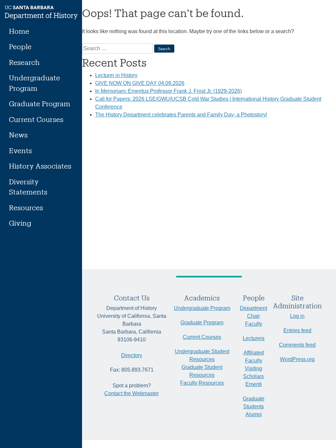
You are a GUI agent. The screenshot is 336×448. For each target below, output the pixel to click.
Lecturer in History (116, 75)
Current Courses (36, 119)
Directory (131, 355)
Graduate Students (253, 402)
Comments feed (297, 345)
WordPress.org (297, 359)
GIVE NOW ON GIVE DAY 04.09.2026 (139, 83)
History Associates (40, 166)
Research (24, 62)
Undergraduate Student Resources (202, 355)
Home (19, 31)
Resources (26, 207)
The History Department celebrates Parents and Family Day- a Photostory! (181, 114)
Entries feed (297, 330)
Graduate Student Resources (201, 371)
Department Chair (253, 312)
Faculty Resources (202, 383)
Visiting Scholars (253, 372)
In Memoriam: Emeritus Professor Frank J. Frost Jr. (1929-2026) (168, 91)
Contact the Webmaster (131, 393)
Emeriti (253, 384)
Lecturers (253, 338)
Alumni (253, 414)
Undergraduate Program (34, 82)
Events (20, 150)
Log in (297, 316)
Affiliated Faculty (253, 356)
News (18, 135)
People (20, 46)
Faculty (253, 324)
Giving (20, 223)
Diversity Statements (28, 186)
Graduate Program (39, 103)
